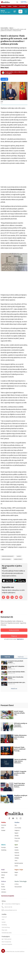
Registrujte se (20, 639)
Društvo (15, 6)
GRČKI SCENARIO (6, 559)
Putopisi (17, 841)
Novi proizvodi (18, 886)
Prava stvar (17, 838)
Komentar (3, 825)
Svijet (16, 875)
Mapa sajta (4, 930)
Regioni (16, 833)
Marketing (3, 850)
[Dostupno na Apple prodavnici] (8, 580)
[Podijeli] (15, 11)
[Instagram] (7, 597)
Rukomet (17, 852)
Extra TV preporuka (6, 941)
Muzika (3, 886)
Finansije (3, 847)
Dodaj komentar (14, 630)
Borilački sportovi (19, 863)
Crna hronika (22, 6)
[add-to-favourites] (26, 11)
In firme (16, 884)
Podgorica (17, 830)
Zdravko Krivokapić (7, 556)
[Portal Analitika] (5, 2)
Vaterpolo (17, 855)
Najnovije (3, 6)
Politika (9, 6)
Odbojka (17, 858)
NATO (2, 827)
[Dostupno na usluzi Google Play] (20, 580)
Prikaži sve (14, 688)
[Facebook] (3, 597)
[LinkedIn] (20, 597)
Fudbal (16, 847)
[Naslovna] (3, 951)
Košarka (17, 850)
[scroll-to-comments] (20, 11)
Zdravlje (17, 835)
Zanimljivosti (4, 872)
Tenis (16, 860)
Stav (16, 825)
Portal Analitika (4, 28)
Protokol (3, 830)
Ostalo (16, 865)
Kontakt (3, 922)
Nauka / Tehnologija (21, 881)
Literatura (3, 892)
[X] (12, 597)
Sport (16, 844)
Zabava (3, 875)
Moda (2, 877)
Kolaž (3, 869)
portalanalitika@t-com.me (10, 910)
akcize (19, 556)
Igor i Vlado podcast (6, 939)
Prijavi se (14, 636)
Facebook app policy (7, 932)
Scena (2, 884)
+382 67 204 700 (8, 907)
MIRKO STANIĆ (18, 559)
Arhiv (3, 919)
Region (16, 872)
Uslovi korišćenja (6, 927)
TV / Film (3, 889)
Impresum (4, 917)
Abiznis (11, 28)
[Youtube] (16, 597)
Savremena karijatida (7, 896)
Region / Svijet (19, 869)
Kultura (3, 881)
